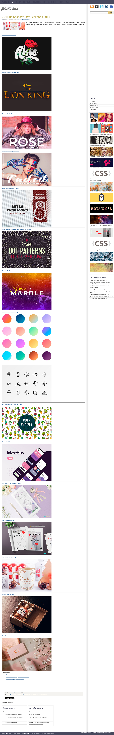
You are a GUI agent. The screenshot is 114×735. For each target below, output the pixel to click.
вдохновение (52, 2)
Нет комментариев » (26, 19)
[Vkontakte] (106, 6)
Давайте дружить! (6, 733)
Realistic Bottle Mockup (8, 594)
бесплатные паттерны (18, 694)
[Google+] (97, 6)
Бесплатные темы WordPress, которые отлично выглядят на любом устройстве (39, 723)
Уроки (74, 2)
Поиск (110, 12)
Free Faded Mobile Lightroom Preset (10, 151)
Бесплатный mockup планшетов (14, 674)
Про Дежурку (25, 733)
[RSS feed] (92, 6)
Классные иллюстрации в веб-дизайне (37, 719)
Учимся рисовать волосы (34, 714)
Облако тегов (16, 733)
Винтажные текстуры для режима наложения (17, 677)
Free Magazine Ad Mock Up (8, 520)
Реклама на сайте (35, 733)
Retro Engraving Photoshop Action (10, 188)
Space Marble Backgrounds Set (10, 270)
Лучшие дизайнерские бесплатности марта (12, 714)
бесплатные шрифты (28, 694)
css (44, 2)
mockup (10, 694)
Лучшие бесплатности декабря (9, 711)
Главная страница (7, 2)
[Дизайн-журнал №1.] (9, 8)
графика (18, 2)
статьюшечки (36, 2)
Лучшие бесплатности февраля (10, 722)
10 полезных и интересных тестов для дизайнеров (40, 711)
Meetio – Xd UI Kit (6, 441)
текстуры (44, 694)
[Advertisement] (35, 687)
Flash (68, 2)
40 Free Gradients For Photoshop (10, 312)
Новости (61, 2)
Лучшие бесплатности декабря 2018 (26, 16)
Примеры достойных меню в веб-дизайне (38, 717)
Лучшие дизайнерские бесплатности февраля (13, 717)
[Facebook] (111, 6)
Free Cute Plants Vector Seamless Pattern (12, 404)
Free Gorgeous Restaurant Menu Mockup (12, 483)
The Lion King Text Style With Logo (10, 72)
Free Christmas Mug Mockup (9, 557)
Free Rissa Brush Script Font (9, 35)
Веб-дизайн (26, 2)
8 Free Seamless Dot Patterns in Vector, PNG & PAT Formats (16, 229)
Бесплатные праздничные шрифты (15, 679)
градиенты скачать (37, 694)
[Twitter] (101, 6)
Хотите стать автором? (48, 733)
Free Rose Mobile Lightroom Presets (11, 113)
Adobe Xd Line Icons (7, 363)
